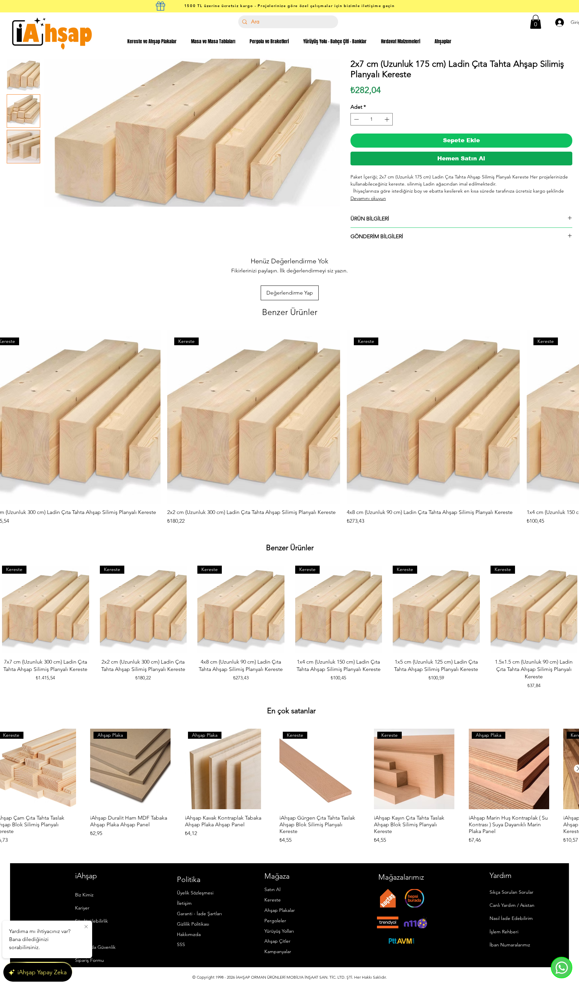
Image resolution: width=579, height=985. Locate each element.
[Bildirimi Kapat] (86, 927)
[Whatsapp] (561, 967)
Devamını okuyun (368, 198)
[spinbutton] (371, 119)
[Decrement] (355, 119)
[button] (535, 22)
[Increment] (387, 119)
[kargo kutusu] (160, 6)
